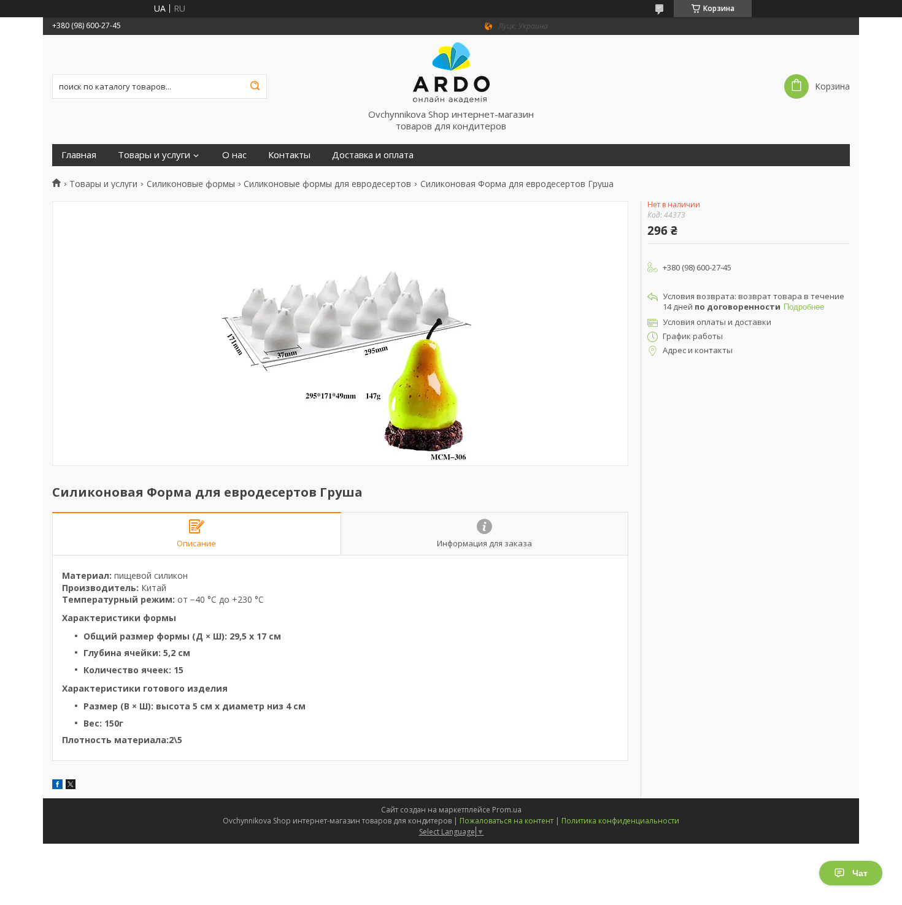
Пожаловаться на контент (506, 820)
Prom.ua (507, 809)
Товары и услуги (154, 154)
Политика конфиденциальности (620, 820)
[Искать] (254, 86)
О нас (234, 154)
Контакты (289, 154)
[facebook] (57, 786)
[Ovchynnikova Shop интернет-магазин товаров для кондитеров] (451, 71)
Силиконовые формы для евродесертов (327, 183)
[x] (70, 786)
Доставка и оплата (373, 154)
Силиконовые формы (191, 183)
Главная (78, 154)
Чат (860, 873)
